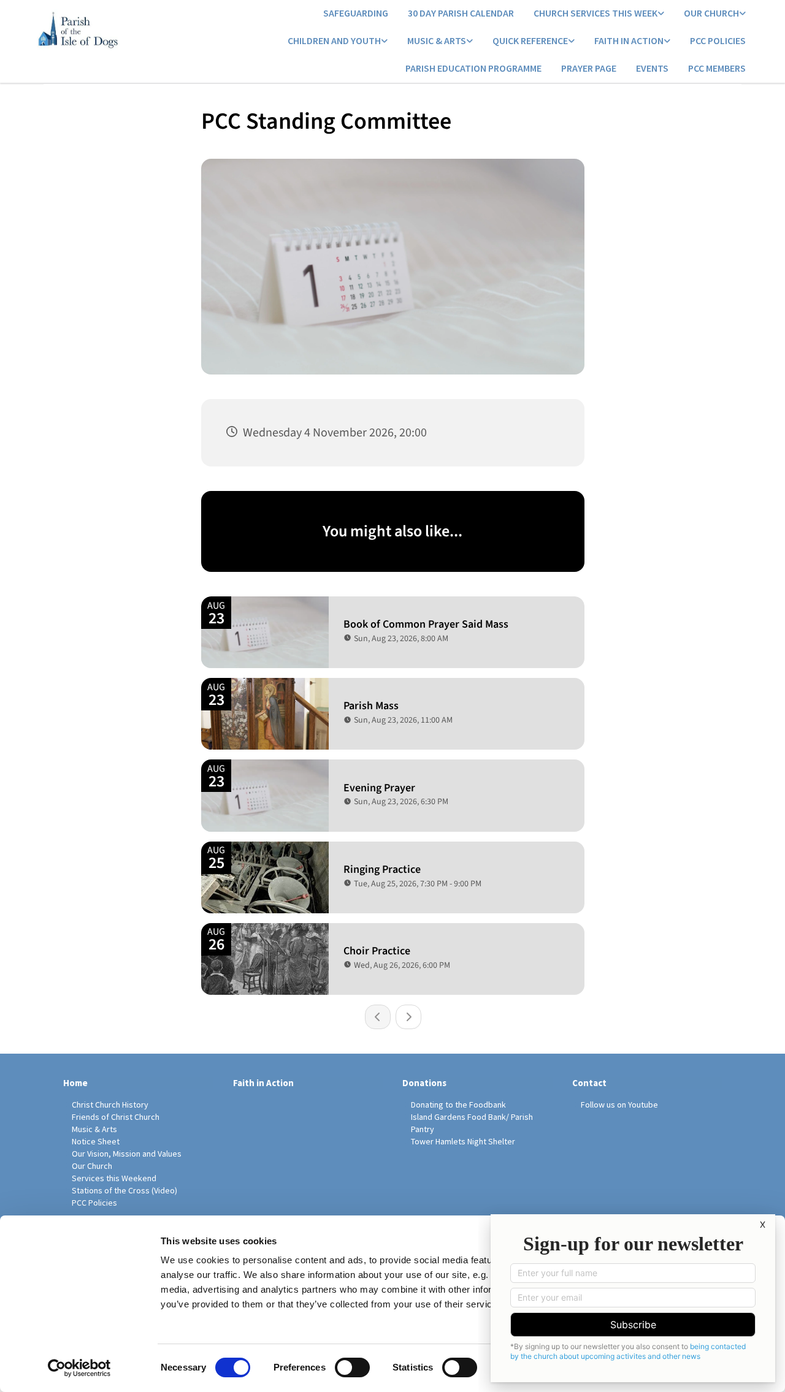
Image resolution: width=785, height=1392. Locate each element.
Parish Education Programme (473, 68)
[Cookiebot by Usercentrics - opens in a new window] (79, 1368)
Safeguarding (355, 13)
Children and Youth (334, 40)
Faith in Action (629, 40)
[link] (599, 14)
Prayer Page (588, 68)
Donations (424, 1083)
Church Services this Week (595, 13)
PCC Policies (718, 40)
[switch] (352, 1367)
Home (75, 1083)
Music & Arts (436, 40)
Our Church (711, 13)
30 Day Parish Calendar (461, 13)
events (652, 68)
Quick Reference (530, 40)
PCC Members (717, 68)
